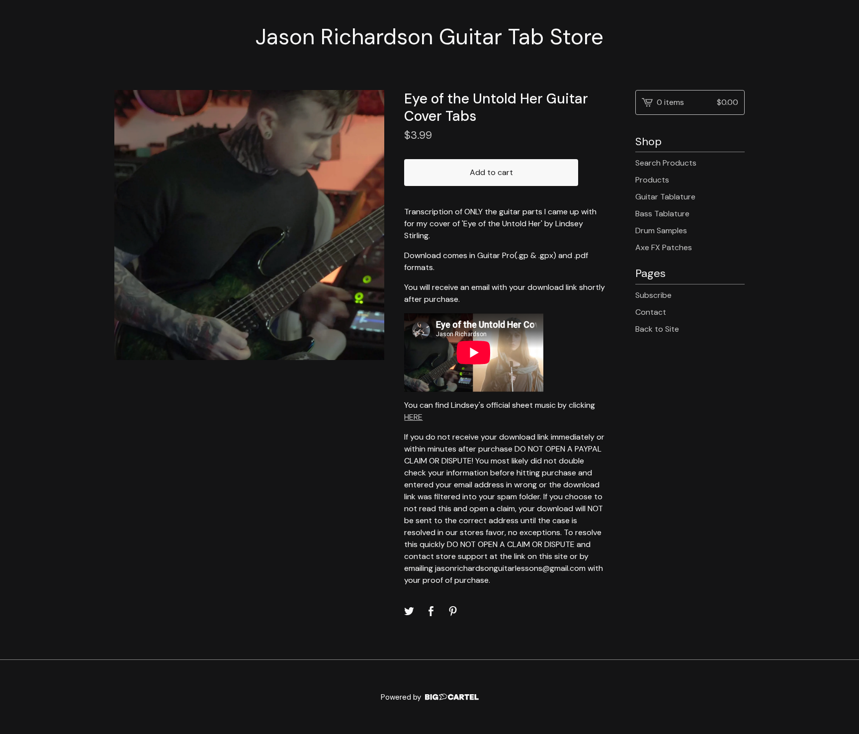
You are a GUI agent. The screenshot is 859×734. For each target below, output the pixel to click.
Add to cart (491, 172)
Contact (650, 312)
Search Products (665, 163)
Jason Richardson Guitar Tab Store (429, 37)
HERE (413, 417)
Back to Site (657, 329)
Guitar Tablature (665, 196)
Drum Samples (661, 230)
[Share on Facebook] (431, 611)
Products (652, 180)
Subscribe (653, 295)
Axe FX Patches (663, 247)
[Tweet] (409, 611)
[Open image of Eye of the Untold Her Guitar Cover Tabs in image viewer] (249, 225)
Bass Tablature (662, 213)
